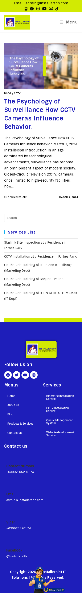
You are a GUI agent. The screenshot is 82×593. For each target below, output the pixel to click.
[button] (21, 405)
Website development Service (60, 434)
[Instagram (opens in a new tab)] (38, 9)
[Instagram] (34, 375)
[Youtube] (25, 375)
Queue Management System (59, 422)
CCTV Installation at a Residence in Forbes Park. (40, 257)
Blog (7, 93)
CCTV (17, 93)
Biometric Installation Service (60, 397)
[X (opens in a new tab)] (26, 9)
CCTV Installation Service (57, 409)
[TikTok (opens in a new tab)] (56, 9)
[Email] (8, 485)
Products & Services (20, 423)
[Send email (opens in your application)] (51, 8)
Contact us (14, 432)
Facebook (14, 550)
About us (13, 405)
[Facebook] (8, 375)
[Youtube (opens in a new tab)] (44, 9)
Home (11, 396)
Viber (10, 522)
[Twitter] (16, 375)
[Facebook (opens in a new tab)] (32, 9)
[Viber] (8, 513)
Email (11, 494)
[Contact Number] (8, 457)
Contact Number (20, 466)
